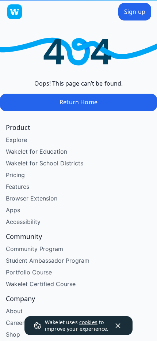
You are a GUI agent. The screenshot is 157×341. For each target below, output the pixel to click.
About (14, 311)
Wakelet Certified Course (41, 284)
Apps (13, 210)
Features (17, 186)
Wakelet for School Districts (44, 163)
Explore (16, 139)
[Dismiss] (118, 325)
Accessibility (23, 221)
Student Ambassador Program (47, 260)
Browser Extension (31, 198)
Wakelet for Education (36, 151)
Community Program (34, 248)
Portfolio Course (29, 272)
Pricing (15, 175)
